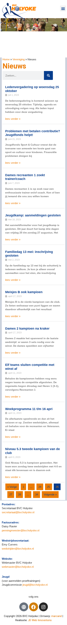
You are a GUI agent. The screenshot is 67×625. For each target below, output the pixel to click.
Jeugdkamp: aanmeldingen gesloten (33, 215)
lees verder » (12, 118)
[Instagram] (43, 606)
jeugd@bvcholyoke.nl (35, 584)
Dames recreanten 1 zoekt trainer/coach (25, 177)
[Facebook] (33, 606)
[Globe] (23, 606)
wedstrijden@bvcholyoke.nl (18, 548)
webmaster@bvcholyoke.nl (18, 566)
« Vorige (12, 486)
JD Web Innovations (40, 620)
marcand (56, 616)
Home (6, 59)
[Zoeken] (48, 75)
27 (10, 494)
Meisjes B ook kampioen (24, 292)
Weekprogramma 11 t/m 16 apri (29, 409)
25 (48, 486)
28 (19, 494)
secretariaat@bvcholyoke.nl (18, 512)
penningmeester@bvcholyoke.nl (20, 530)
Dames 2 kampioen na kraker (27, 328)
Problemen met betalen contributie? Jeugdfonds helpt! (32, 133)
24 (39, 486)
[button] (63, 8)
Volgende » (50, 494)
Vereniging (19, 59)
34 (36, 494)
